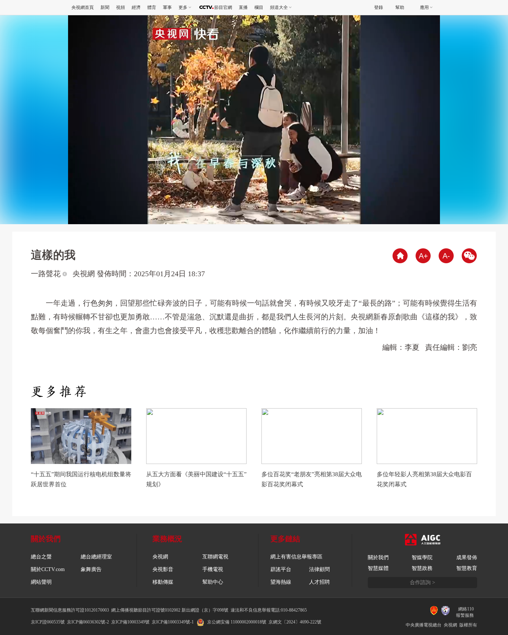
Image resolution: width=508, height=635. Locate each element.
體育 (151, 7)
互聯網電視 (215, 557)
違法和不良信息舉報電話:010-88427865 (269, 610)
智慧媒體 (378, 568)
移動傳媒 (162, 582)
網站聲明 (41, 582)
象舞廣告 (91, 569)
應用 (424, 7)
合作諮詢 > (422, 582)
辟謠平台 (280, 569)
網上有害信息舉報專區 (296, 557)
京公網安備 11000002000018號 (236, 622)
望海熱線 (280, 582)
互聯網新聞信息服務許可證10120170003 (70, 610)
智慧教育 (466, 568)
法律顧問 (319, 569)
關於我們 (378, 557)
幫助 (399, 7)
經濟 (136, 7)
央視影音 (162, 569)
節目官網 (223, 7)
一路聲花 (46, 274)
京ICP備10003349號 (130, 622)
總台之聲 (41, 557)
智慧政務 (422, 568)
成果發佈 (466, 557)
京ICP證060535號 (48, 622)
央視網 (160, 557)
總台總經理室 (96, 557)
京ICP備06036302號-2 (88, 622)
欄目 (258, 7)
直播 (243, 7)
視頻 (120, 7)
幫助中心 (212, 582)
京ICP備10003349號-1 (173, 622)
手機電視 (212, 569)
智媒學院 (422, 557)
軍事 (167, 7)
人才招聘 (319, 582)
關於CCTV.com (48, 569)
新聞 (104, 7)
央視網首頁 (82, 7)
